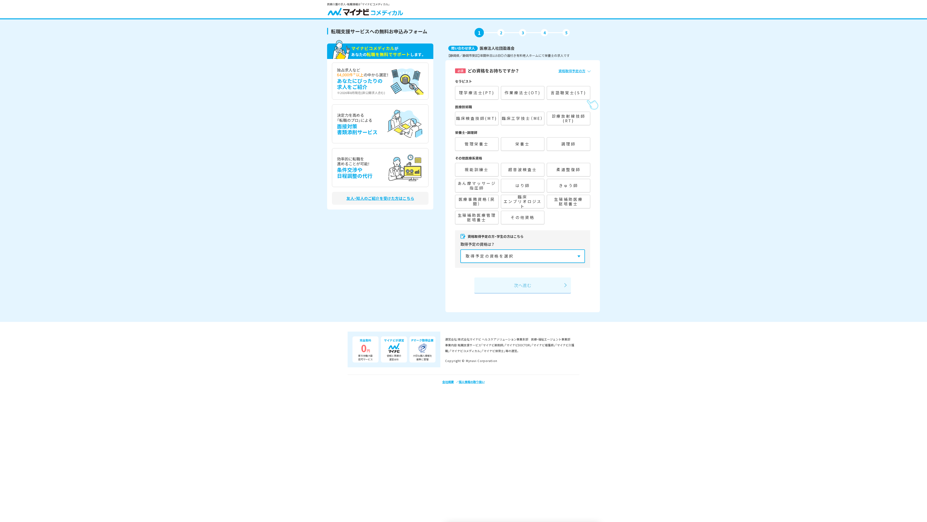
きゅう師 (568, 185)
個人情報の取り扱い (472, 382)
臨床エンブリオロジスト (523, 201)
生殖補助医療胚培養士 (568, 201)
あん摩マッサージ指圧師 (477, 185)
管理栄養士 (477, 144)
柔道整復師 (568, 169)
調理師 (568, 144)
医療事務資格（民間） (477, 201)
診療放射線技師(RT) (568, 118)
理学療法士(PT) (477, 92)
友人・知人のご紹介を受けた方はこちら (380, 198)
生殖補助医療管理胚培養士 (477, 217)
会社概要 (448, 382)
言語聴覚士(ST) (568, 92)
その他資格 (522, 217)
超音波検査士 (522, 169)
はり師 (522, 185)
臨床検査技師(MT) (476, 118)
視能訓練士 (477, 169)
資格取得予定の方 (571, 70)
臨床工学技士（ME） (522, 118)
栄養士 (522, 144)
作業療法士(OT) (523, 92)
